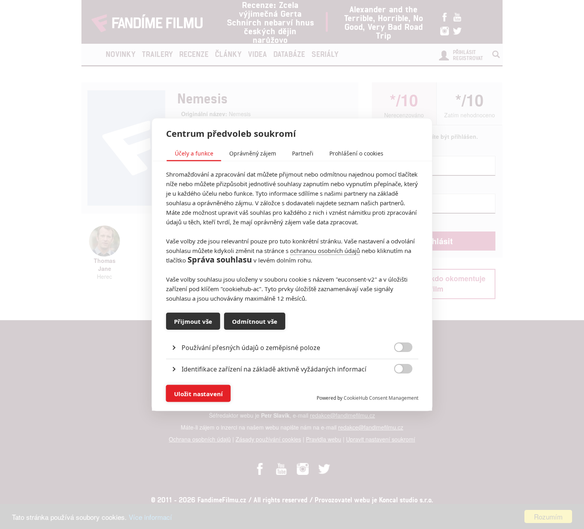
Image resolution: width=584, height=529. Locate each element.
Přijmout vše (193, 321)
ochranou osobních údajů (325, 251)
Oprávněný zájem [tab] (252, 153)
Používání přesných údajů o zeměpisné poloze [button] (251, 347)
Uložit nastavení (198, 393)
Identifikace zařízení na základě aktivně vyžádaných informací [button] (274, 369)
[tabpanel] (292, 329)
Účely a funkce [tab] (194, 153)
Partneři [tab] (302, 153)
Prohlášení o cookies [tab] (356, 153)
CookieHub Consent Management (381, 398)
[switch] (396, 389)
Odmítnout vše (254, 321)
